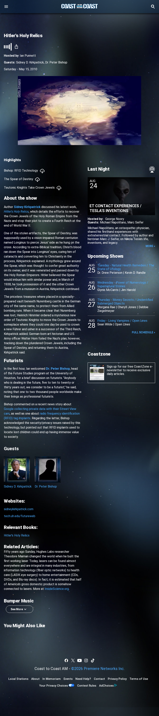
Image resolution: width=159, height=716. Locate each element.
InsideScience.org (57, 589)
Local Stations (18, 679)
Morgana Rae (106, 307)
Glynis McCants (107, 290)
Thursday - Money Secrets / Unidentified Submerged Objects (125, 301)
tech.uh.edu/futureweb (19, 516)
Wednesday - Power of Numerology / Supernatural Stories (122, 284)
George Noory (114, 219)
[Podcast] (152, 169)
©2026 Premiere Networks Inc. (97, 668)
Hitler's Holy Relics (16, 211)
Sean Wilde (104, 324)
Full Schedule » (143, 332)
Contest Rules (86, 685)
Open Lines (122, 324)
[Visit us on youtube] (79, 660)
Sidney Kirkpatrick (27, 207)
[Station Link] (79, 6)
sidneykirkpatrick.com (18, 509)
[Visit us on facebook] (66, 660)
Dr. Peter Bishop (56, 62)
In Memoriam (51, 679)
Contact (99, 679)
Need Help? (83, 679)
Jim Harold (128, 290)
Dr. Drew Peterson (109, 273)
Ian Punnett (28, 55)
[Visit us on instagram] (86, 660)
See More (17, 609)
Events (68, 679)
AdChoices (106, 685)
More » (150, 246)
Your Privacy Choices (53, 685)
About (35, 679)
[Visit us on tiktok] (92, 660)
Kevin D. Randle (135, 273)
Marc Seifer (135, 222)
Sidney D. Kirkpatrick (30, 62)
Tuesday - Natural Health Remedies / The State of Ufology (125, 267)
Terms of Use (139, 679)
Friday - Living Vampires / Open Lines (122, 320)
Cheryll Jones (127, 307)
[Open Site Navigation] (6, 6)
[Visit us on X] (73, 660)
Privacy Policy (117, 679)
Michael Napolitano (113, 222)
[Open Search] (153, 6)
